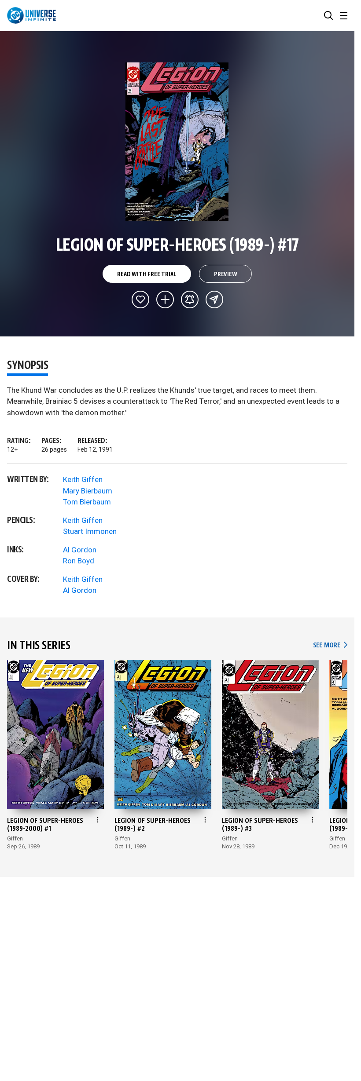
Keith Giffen (83, 479)
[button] (328, 15)
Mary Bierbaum (87, 490)
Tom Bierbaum (87, 501)
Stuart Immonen (90, 531)
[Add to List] (165, 299)
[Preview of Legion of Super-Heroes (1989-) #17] (177, 141)
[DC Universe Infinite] (31, 15)
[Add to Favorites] (140, 299)
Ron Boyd (78, 560)
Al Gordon (79, 549)
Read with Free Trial (146, 274)
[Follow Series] (190, 299)
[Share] (214, 299)
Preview (225, 274)
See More (330, 645)
